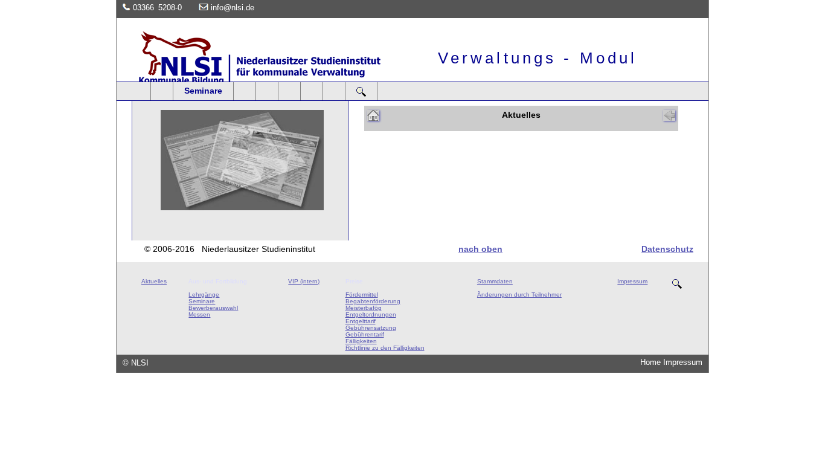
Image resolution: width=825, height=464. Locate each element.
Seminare (203, 90)
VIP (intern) (303, 281)
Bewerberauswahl (213, 307)
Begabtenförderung (372, 301)
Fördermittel (361, 294)
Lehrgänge (203, 294)
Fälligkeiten (361, 341)
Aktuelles (154, 281)
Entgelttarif (360, 321)
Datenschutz (667, 249)
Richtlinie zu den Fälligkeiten (385, 347)
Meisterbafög (363, 307)
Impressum (632, 281)
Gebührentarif (364, 334)
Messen (199, 314)
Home (650, 362)
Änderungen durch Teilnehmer (519, 294)
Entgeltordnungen (370, 314)
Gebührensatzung (370, 327)
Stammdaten (495, 281)
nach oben (480, 249)
